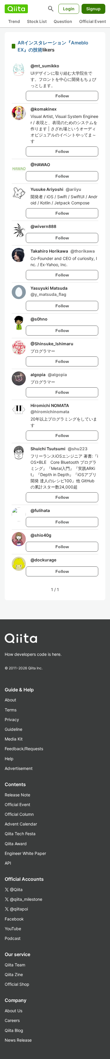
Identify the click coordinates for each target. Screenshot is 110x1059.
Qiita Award (16, 843)
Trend (14, 21)
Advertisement (19, 768)
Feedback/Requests (24, 748)
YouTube (13, 928)
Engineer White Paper (25, 853)
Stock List (37, 21)
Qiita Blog (14, 1030)
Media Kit (14, 738)
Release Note (17, 794)
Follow (62, 96)
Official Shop (17, 984)
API (8, 862)
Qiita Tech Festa (20, 833)
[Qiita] (16, 8)
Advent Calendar (21, 823)
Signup (93, 8)
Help (9, 758)
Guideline (13, 729)
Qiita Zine (14, 974)
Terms (10, 709)
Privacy (12, 719)
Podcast (13, 938)
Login (69, 8)
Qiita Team (15, 964)
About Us (13, 1010)
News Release (18, 1040)
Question (63, 21)
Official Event (92, 21)
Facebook (14, 918)
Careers (12, 1020)
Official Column (19, 814)
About (10, 699)
